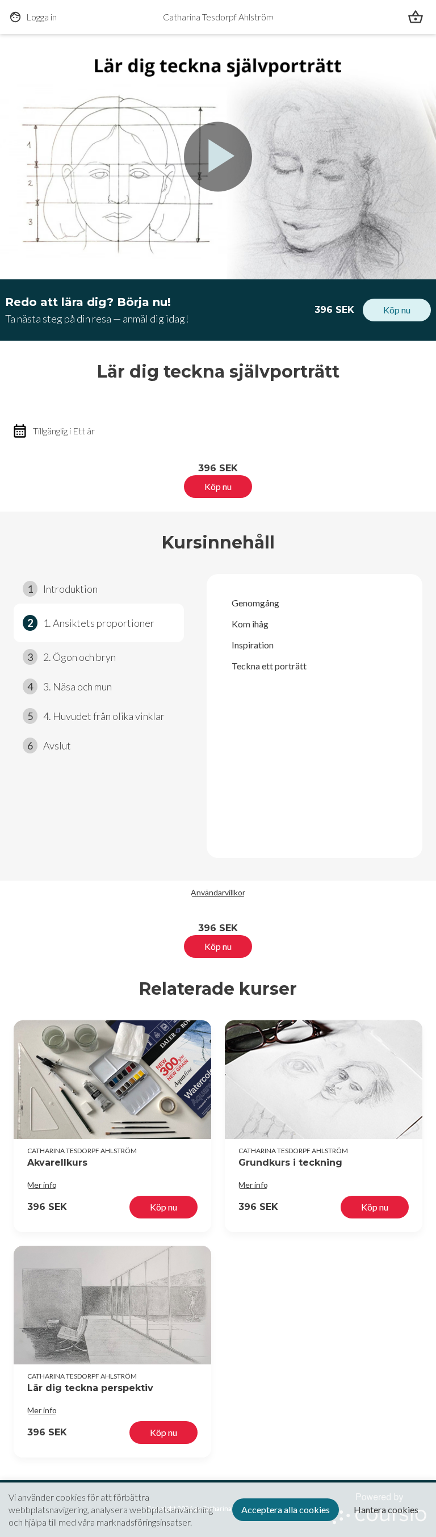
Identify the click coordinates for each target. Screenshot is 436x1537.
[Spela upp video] (218, 157)
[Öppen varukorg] (415, 17)
